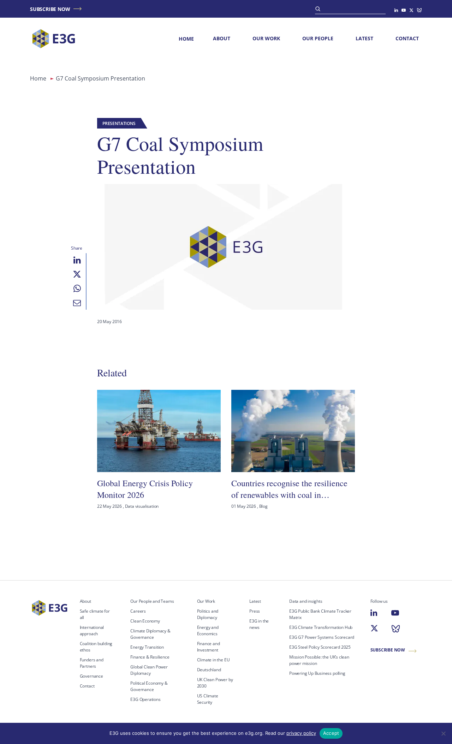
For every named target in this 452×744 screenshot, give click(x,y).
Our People (317, 38)
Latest (364, 38)
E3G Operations (145, 699)
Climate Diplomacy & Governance (150, 634)
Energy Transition (147, 647)
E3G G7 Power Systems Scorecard (321, 637)
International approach (92, 630)
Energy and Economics (208, 630)
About (221, 38)
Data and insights (305, 601)
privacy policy (301, 733)
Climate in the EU (213, 660)
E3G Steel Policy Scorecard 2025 (320, 647)
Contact (407, 38)
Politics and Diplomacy (208, 614)
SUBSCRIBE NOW (50, 9)
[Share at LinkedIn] (77, 260)
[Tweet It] (77, 274)
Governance (91, 676)
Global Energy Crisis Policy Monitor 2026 (145, 488)
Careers (138, 611)
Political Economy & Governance (148, 686)
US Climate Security (207, 699)
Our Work (266, 38)
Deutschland (209, 670)
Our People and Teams (152, 601)
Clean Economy (145, 621)
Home (186, 38)
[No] (443, 733)
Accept (331, 733)
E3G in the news (259, 624)
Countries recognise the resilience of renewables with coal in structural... (289, 488)
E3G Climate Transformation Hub (320, 627)
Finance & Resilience (149, 657)
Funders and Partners (91, 663)
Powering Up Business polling (317, 673)
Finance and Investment (208, 647)
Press (254, 611)
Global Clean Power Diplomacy (149, 670)
